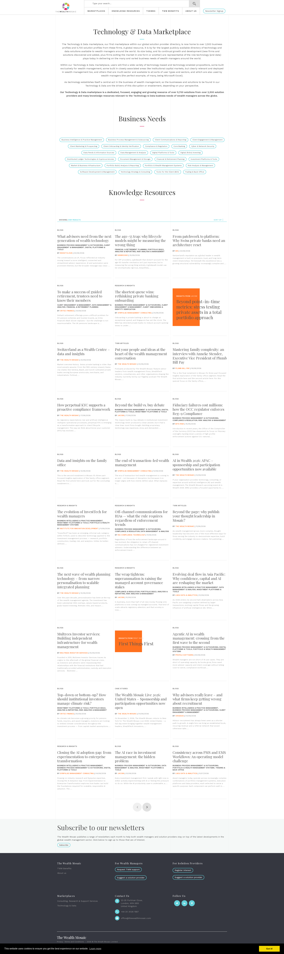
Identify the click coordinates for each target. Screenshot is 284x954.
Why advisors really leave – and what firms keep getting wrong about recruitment (197, 699)
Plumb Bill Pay (182, 368)
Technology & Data (66, 905)
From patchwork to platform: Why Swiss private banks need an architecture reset (199, 240)
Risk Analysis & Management (200, 165)
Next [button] (146, 807)
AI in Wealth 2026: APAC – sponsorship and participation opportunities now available (196, 464)
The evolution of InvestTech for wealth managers (82, 513)
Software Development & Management (97, 172)
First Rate (138, 638)
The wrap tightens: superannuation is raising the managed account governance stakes (139, 580)
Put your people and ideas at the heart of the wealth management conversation (141, 353)
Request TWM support (128, 869)
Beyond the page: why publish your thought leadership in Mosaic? (196, 516)
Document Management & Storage (135, 159)
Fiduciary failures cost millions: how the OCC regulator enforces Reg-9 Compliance (198, 409)
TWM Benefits (64, 868)
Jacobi (194, 296)
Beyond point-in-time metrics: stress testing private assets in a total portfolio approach (199, 309)
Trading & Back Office (194, 172)
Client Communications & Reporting (170, 140)
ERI (176, 251)
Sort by (218, 220)
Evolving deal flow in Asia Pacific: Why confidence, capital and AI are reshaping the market (199, 578)
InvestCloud (66, 253)
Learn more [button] (95, 948)
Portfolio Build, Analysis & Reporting (123, 165)
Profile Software (184, 655)
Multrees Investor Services (74, 653)
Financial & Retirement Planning (170, 159)
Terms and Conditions (74, 942)
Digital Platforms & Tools (163, 153)
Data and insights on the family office (82, 462)
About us (61, 873)
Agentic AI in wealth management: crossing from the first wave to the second (199, 638)
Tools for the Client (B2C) (167, 172)
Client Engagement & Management (207, 140)
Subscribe (63, 845)
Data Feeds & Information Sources (98, 153)
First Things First (136, 644)
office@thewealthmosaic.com (136, 918)
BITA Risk (179, 424)
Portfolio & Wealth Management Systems (163, 165)
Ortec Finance (67, 311)
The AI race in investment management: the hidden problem (135, 756)
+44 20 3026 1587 (130, 911)
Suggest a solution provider (131, 877)
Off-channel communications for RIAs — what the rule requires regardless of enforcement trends (141, 518)
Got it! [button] (269, 948)
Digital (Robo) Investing (190, 153)
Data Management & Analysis (133, 153)
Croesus (179, 716)
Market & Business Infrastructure (85, 165)
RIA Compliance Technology (131, 535)
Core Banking (179, 146)
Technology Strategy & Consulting (135, 172)
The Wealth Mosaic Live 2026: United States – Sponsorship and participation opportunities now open (141, 701)
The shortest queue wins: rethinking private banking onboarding (136, 296)
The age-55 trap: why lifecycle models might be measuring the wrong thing (140, 240)
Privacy (60, 942)
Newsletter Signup (214, 11)
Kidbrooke (123, 255)
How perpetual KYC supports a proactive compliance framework (83, 407)
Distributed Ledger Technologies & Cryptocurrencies (90, 159)
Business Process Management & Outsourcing (128, 140)
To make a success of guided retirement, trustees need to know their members (79, 296)
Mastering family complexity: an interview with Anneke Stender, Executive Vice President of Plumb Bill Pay (200, 355)
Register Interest (183, 870)
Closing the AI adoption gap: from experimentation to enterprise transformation (84, 756)
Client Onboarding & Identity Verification (121, 146)
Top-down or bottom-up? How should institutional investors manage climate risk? (81, 699)
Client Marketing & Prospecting (83, 146)
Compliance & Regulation (156, 146)
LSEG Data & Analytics (186, 595)
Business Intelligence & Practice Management (82, 140)
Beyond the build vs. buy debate (139, 405)
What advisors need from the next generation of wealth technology (84, 238)
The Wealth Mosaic (69, 360)
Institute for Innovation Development (79, 528)
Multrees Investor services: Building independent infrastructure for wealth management (78, 640)
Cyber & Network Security (202, 146)
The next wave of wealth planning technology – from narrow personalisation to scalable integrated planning (83, 580)
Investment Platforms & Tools (204, 159)
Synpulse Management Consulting (134, 313)
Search (194, 3)
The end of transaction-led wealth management (142, 462)
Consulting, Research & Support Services (77, 901)
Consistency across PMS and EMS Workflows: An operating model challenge (199, 756)
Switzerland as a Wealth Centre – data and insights (83, 351)
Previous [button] (137, 807)
